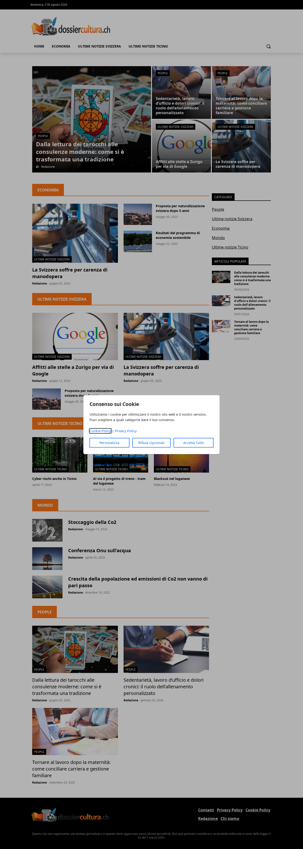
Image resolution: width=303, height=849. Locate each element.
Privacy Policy (126, 431)
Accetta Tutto (193, 442)
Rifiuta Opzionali (151, 442)
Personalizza (109, 442)
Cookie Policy (100, 431)
